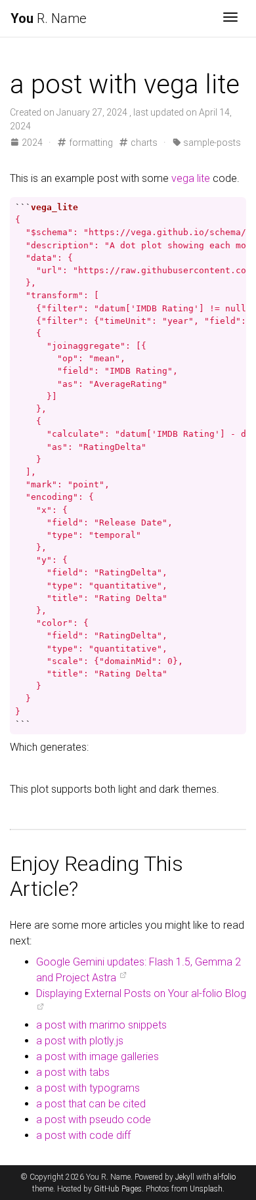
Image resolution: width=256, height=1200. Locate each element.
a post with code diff (83, 1135)
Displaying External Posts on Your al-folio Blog (141, 993)
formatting (89, 142)
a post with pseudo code (93, 1119)
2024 (32, 142)
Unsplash (206, 1188)
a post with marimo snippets (101, 1025)
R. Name (49, 18)
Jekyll (184, 1177)
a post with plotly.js (79, 1040)
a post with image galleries (97, 1056)
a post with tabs (73, 1072)
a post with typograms (88, 1088)
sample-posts (211, 142)
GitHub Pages (118, 1188)
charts (143, 142)
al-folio (224, 1177)
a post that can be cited (91, 1104)
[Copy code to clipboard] (233, 207)
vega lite (190, 178)
